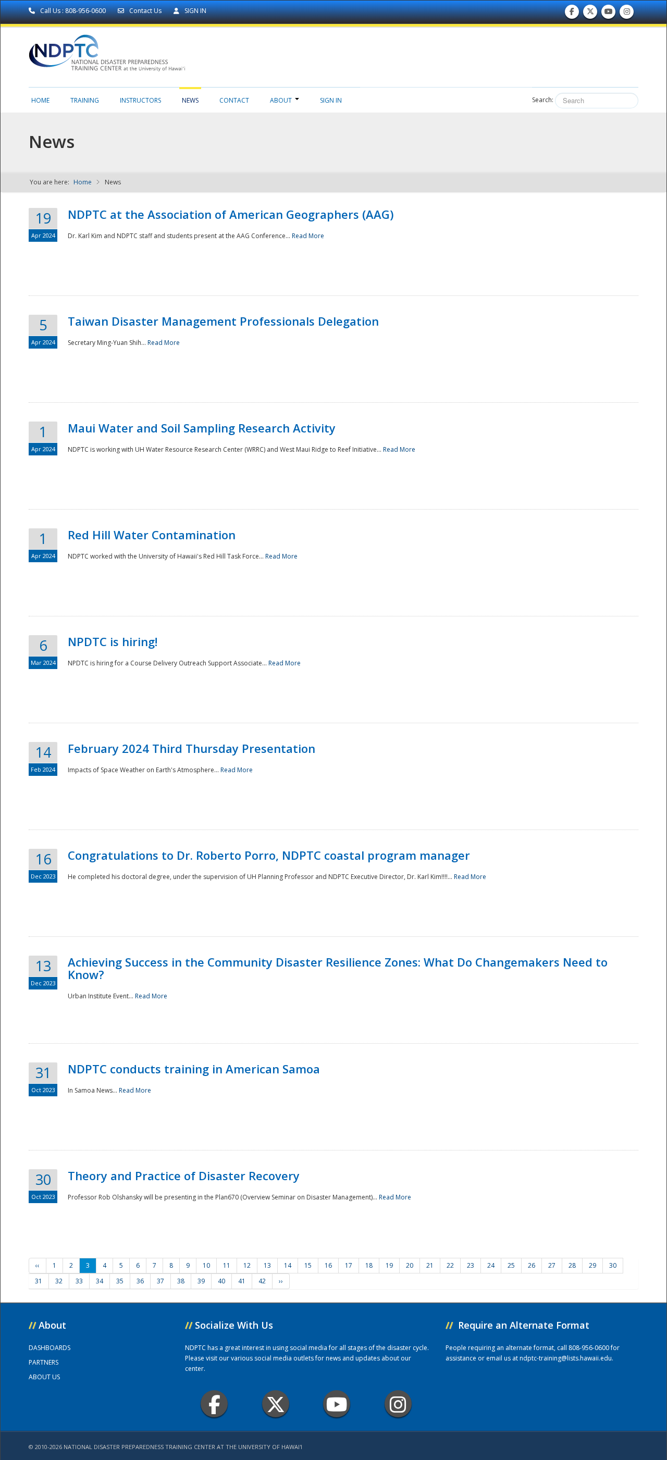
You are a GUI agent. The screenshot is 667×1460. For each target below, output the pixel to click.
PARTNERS (43, 1362)
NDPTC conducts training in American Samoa (194, 1069)
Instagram (398, 1403)
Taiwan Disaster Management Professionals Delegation (223, 321)
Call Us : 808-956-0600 (73, 10)
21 (430, 1265)
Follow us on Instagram (627, 14)
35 (119, 1281)
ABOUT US (44, 1376)
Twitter (275, 1403)
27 (551, 1265)
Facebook (214, 1403)
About (281, 100)
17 (348, 1265)
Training (84, 100)
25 (511, 1265)
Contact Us (145, 10)
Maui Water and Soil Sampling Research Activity (202, 428)
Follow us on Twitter (590, 14)
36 (140, 1281)
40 (221, 1281)
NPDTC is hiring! (112, 641)
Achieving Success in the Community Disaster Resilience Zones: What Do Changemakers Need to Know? (338, 968)
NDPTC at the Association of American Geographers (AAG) (230, 214)
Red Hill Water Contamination (152, 534)
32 (59, 1281)
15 (308, 1265)
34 (99, 1281)
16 (328, 1265)
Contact (234, 100)
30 (612, 1265)
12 (247, 1265)
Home (40, 100)
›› (281, 1281)
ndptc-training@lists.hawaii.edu (566, 1358)
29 (592, 1265)
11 (226, 1265)
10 (206, 1265)
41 (241, 1281)
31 (38, 1281)
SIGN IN (194, 10)
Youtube (336, 1403)
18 (369, 1265)
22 (450, 1265)
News (190, 100)
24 (491, 1265)
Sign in (331, 100)
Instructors (140, 100)
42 (262, 1281)
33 (79, 1281)
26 (531, 1265)
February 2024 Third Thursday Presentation (191, 748)
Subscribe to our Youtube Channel (608, 14)
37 (160, 1281)
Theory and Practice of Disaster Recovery (184, 1175)
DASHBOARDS (49, 1347)
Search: (542, 99)
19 (389, 1265)
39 (201, 1281)
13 (267, 1265)
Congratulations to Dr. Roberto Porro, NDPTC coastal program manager (269, 855)
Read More (308, 235)
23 (470, 1265)
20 (409, 1265)
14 (287, 1265)
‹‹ (37, 1265)
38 (180, 1281)
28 (572, 1265)
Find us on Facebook (572, 14)
